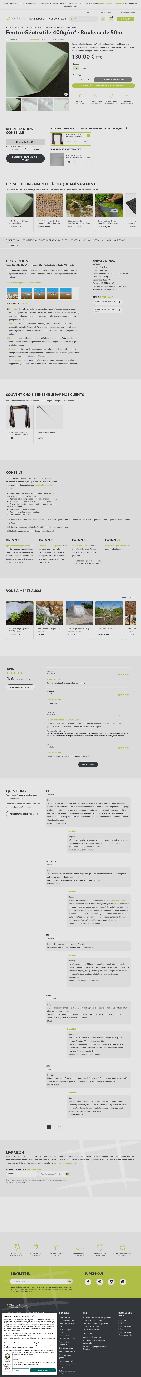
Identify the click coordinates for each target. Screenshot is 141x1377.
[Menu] (11, 1353)
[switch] (7, 1368)
